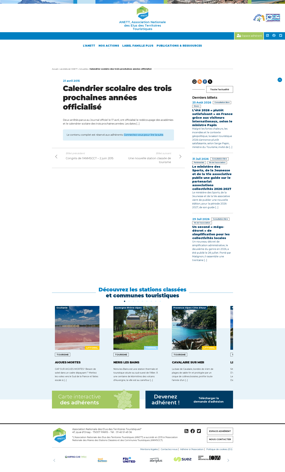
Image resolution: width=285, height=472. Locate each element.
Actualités (83, 69)
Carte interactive (79, 399)
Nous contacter (220, 439)
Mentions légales (149, 449)
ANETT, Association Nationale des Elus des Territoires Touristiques (142, 25)
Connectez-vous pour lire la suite (143, 134)
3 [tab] (133, 301)
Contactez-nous (169, 449)
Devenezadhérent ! (188, 399)
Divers (196, 106)
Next (229, 460)
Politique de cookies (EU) (219, 449)
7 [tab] (151, 301)
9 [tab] (160, 301)
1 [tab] (124, 301)
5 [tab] (142, 301)
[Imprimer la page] (194, 81)
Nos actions (109, 45)
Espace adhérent (252, 35)
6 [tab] (146, 301)
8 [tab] (155, 301)
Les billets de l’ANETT (68, 69)
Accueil (55, 69)
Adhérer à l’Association (192, 449)
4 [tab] (138, 301)
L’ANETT (89, 45)
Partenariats (199, 163)
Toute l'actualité (219, 89)
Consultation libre (221, 102)
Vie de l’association (217, 163)
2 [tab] (129, 301)
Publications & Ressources (179, 45)
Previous (55, 460)
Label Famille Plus (137, 45)
